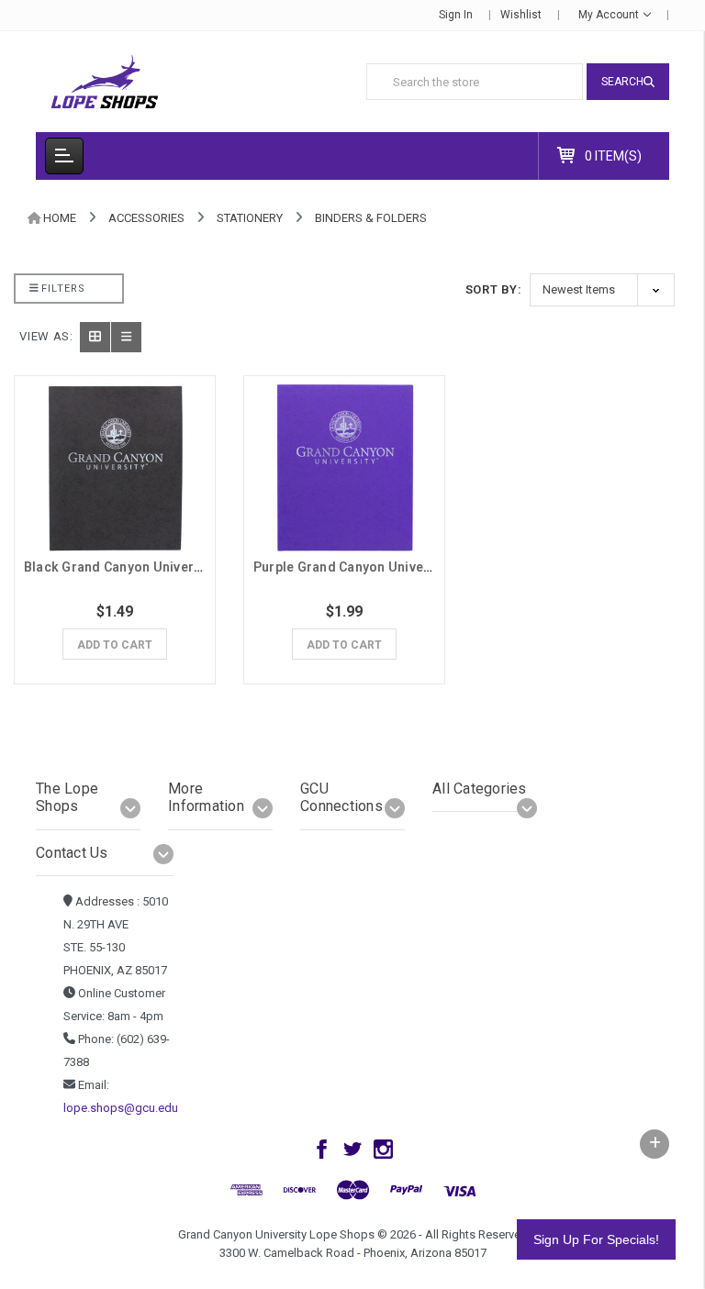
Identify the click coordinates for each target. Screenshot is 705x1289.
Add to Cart (114, 645)
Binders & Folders (371, 218)
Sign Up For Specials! (596, 1239)
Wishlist (521, 14)
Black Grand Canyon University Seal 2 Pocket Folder (187, 567)
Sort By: (493, 289)
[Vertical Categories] (64, 156)
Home (59, 218)
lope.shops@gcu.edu (120, 1108)
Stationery (250, 218)
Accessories (146, 218)
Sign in (456, 14)
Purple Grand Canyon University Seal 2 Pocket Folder (419, 567)
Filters (61, 288)
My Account (610, 14)
